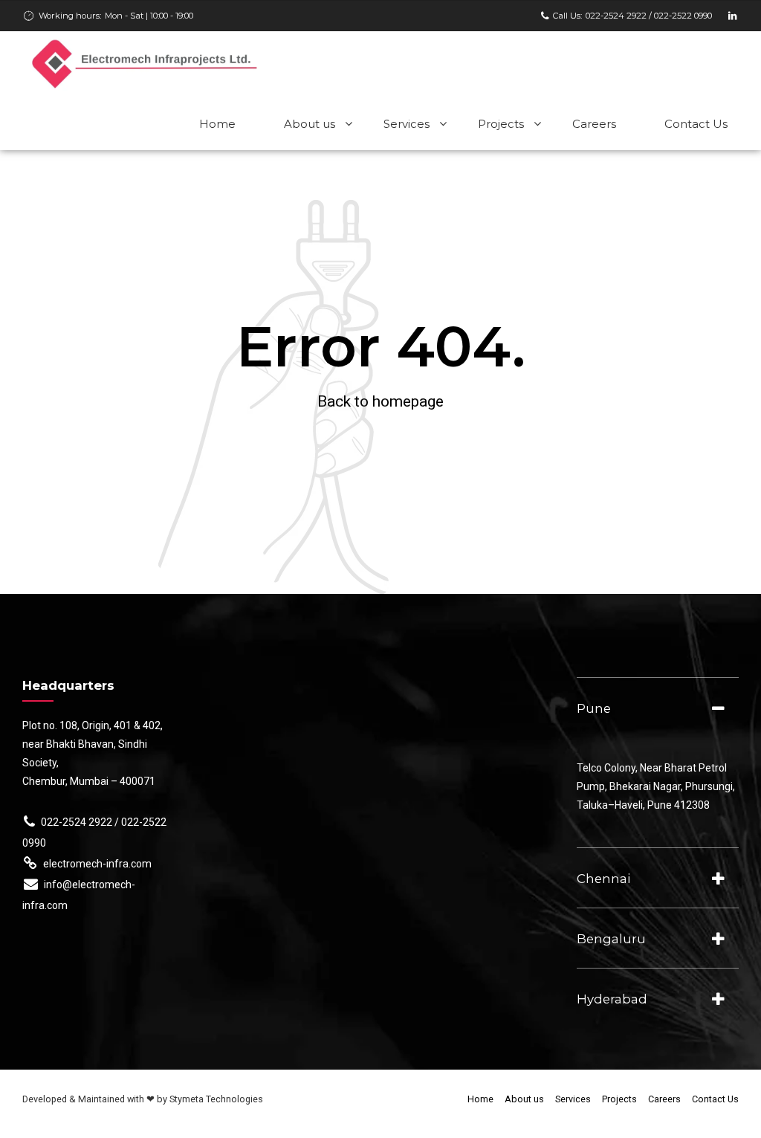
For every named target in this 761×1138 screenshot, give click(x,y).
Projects (501, 124)
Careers (594, 124)
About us (309, 124)
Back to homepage (380, 401)
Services (406, 124)
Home (217, 124)
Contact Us (696, 124)
